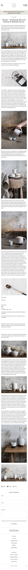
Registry (14, 545)
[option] (14, 12)
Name (2, 495)
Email (2, 502)
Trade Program (14, 543)
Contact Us (14, 552)
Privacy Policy (14, 561)
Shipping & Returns (14, 557)
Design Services (14, 540)
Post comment (14, 523)
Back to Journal (15, 530)
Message (3, 509)
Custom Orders (14, 547)
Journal (14, 538)
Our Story (14, 536)
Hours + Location (14, 554)
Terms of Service (14, 559)
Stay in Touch (14, 565)
